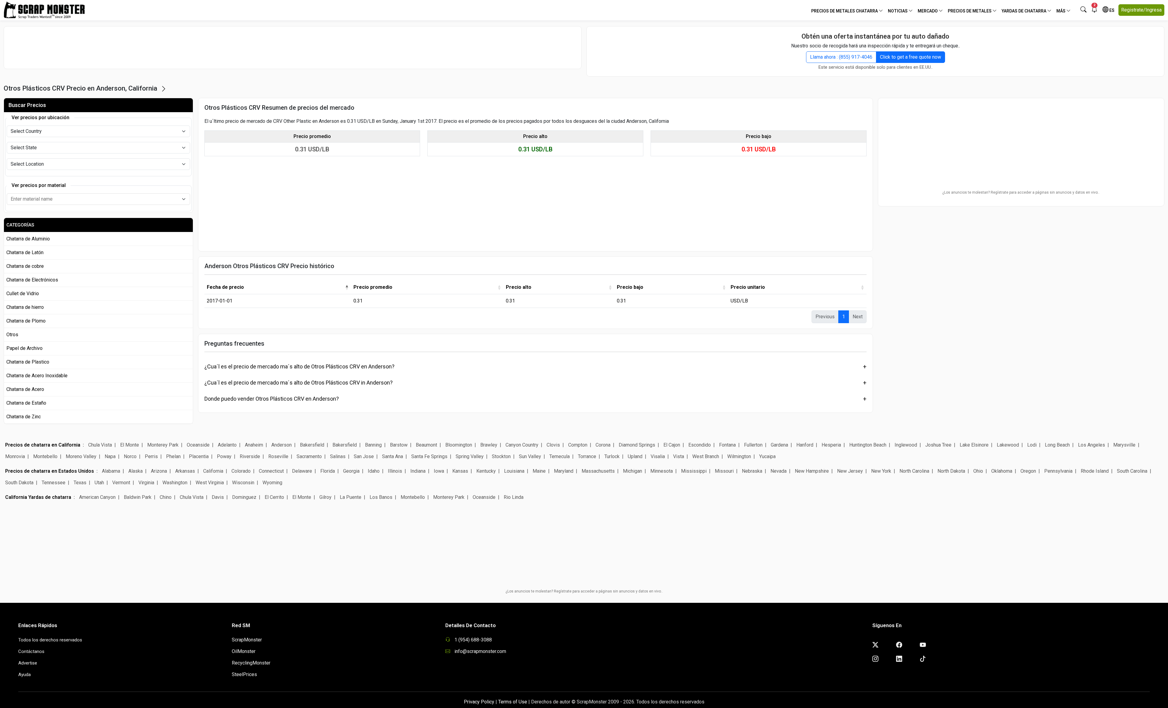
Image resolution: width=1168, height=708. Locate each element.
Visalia (658, 456)
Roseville (278, 456)
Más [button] (1061, 11)
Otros (12, 334)
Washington (174, 482)
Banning (373, 445)
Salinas (338, 456)
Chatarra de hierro (25, 307)
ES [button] (1111, 10)
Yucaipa (767, 456)
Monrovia (15, 456)
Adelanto (227, 445)
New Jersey (850, 471)
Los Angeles (1091, 445)
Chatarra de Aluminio (28, 239)
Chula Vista (100, 445)
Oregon (1028, 471)
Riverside (250, 456)
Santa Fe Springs (429, 456)
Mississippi (694, 471)
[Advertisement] (292, 47)
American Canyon (97, 497)
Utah (99, 482)
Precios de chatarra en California (42, 445)
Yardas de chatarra (1024, 11)
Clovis (553, 445)
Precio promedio (372, 287)
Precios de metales (970, 11)
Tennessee (53, 482)
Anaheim (254, 445)
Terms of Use (512, 702)
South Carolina (1132, 471)
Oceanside (198, 445)
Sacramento (309, 456)
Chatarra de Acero (25, 389)
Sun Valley (530, 456)
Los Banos (381, 497)
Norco (130, 456)
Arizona (159, 471)
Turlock (612, 456)
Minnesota (661, 471)
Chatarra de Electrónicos (32, 280)
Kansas (460, 471)
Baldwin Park (137, 497)
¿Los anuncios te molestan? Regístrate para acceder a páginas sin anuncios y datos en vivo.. (1021, 192)
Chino (166, 497)
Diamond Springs (637, 445)
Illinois (395, 471)
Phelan (173, 456)
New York (881, 471)
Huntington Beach (867, 445)
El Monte (129, 445)
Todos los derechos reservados (50, 640)
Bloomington (458, 445)
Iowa (439, 471)
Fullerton (753, 445)
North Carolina (914, 471)
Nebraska (752, 471)
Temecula (559, 456)
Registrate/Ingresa (1141, 10)
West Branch (705, 456)
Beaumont (427, 445)
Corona (603, 445)
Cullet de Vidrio (22, 293)
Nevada (778, 471)
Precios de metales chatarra (845, 11)
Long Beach (1057, 445)
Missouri (724, 471)
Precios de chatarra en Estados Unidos (49, 471)
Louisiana (514, 471)
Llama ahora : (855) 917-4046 (841, 57)
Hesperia (831, 445)
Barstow (399, 445)
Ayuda (24, 674)
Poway (224, 456)
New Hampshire (812, 471)
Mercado (928, 11)
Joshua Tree (938, 445)
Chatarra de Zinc (23, 417)
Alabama (111, 471)
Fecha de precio (225, 287)
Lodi (1032, 445)
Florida (327, 471)
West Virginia (210, 482)
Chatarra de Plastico (27, 362)
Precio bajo (630, 287)
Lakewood (1008, 445)
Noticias (898, 11)
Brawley (488, 445)
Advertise (27, 663)
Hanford (804, 445)
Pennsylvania (1058, 471)
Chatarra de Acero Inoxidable (37, 375)
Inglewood (906, 445)
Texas (80, 482)
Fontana (727, 445)
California (213, 471)
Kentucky (486, 471)
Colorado (241, 471)
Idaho (374, 471)
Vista (678, 456)
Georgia (351, 471)
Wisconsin (243, 482)
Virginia (146, 482)
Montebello (45, 456)
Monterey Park (163, 445)
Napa (110, 456)
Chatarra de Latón (24, 252)
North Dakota (951, 471)
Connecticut (271, 471)
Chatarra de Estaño (26, 403)
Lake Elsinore (974, 445)
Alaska (135, 471)
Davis (218, 497)
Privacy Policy (479, 702)
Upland (635, 456)
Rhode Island (1095, 471)
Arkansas (185, 471)
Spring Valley (470, 456)
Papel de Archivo (24, 348)
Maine (539, 471)
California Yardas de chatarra (38, 497)
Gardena (779, 445)
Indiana (418, 471)
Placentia (199, 456)
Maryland (563, 471)
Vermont (121, 482)
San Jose (364, 456)
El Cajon (671, 445)
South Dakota (19, 482)
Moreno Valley (81, 456)
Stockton (501, 456)
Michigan (632, 471)
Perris (151, 456)
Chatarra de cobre (25, 266)
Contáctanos (31, 651)
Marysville (1124, 445)
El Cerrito (274, 497)
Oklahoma (1001, 471)
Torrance (587, 456)
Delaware (302, 471)
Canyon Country (522, 445)
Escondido (699, 445)
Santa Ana (392, 456)
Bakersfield (312, 445)
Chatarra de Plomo (26, 321)
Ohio (978, 471)
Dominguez (244, 497)
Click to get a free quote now (910, 57)
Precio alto (518, 287)
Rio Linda (513, 497)
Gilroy (325, 497)
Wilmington (739, 456)
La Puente (350, 497)
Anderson (281, 445)
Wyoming (272, 482)
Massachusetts (598, 471)
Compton (577, 445)
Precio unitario (748, 287)
